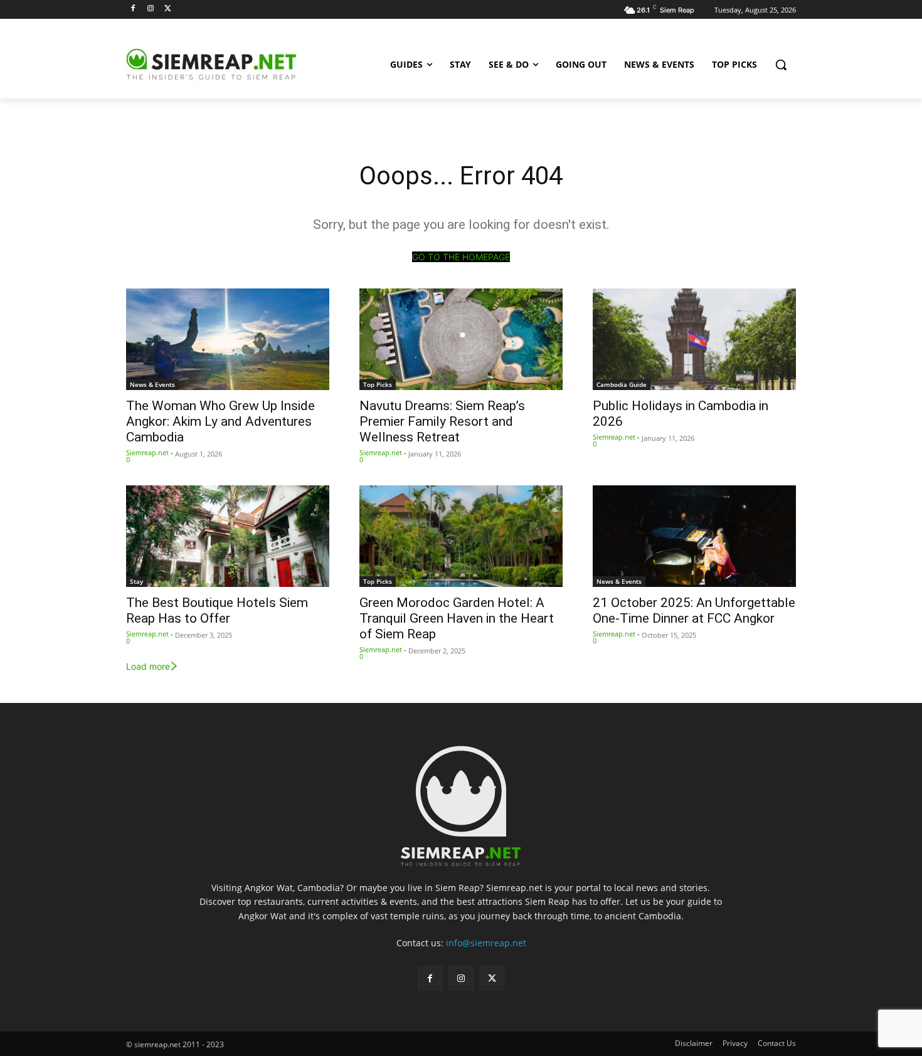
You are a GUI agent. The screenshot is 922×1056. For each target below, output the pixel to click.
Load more (148, 666)
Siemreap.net (147, 452)
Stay (136, 581)
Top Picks (377, 384)
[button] (781, 65)
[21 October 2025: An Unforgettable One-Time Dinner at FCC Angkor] (694, 536)
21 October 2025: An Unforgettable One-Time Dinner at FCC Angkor (694, 610)
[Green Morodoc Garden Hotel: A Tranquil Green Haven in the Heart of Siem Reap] (461, 536)
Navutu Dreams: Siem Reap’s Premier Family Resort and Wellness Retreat (442, 421)
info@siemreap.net (486, 943)
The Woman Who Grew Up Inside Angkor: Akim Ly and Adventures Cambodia (220, 421)
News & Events (152, 384)
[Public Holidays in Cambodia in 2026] (694, 339)
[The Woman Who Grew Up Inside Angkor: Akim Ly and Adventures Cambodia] (227, 339)
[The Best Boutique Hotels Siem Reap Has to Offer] (227, 536)
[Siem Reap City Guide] (226, 64)
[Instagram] (151, 9)
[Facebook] (133, 9)
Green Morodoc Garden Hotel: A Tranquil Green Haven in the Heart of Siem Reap (456, 618)
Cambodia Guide (621, 384)
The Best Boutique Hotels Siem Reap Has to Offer (217, 610)
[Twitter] (168, 9)
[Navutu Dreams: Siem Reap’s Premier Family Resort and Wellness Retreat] (461, 339)
